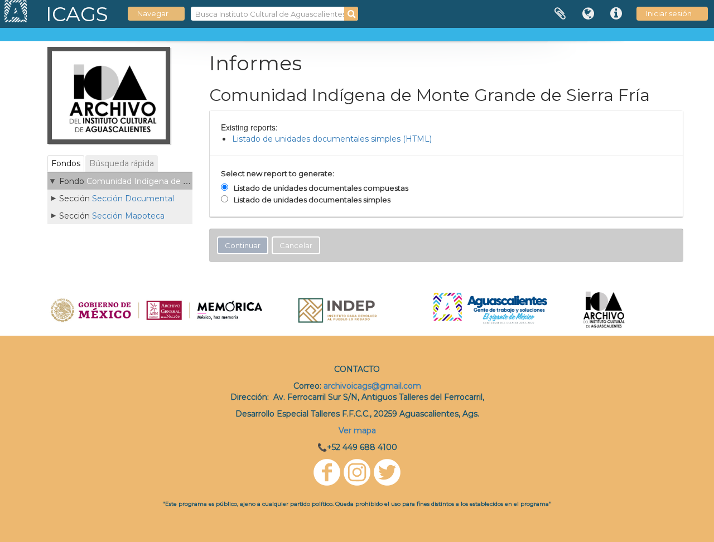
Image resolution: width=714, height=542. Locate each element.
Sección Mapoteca (128, 216)
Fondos (65, 163)
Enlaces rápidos (616, 14)
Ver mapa (357, 430)
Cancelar (295, 245)
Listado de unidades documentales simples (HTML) (332, 139)
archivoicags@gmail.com (372, 386)
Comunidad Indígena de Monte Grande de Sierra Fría (188, 181)
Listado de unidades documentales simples (312, 199)
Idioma (588, 14)
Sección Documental (133, 198)
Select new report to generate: (277, 173)
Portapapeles (560, 14)
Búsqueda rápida (121, 163)
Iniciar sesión (669, 13)
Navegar (152, 13)
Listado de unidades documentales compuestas (321, 187)
